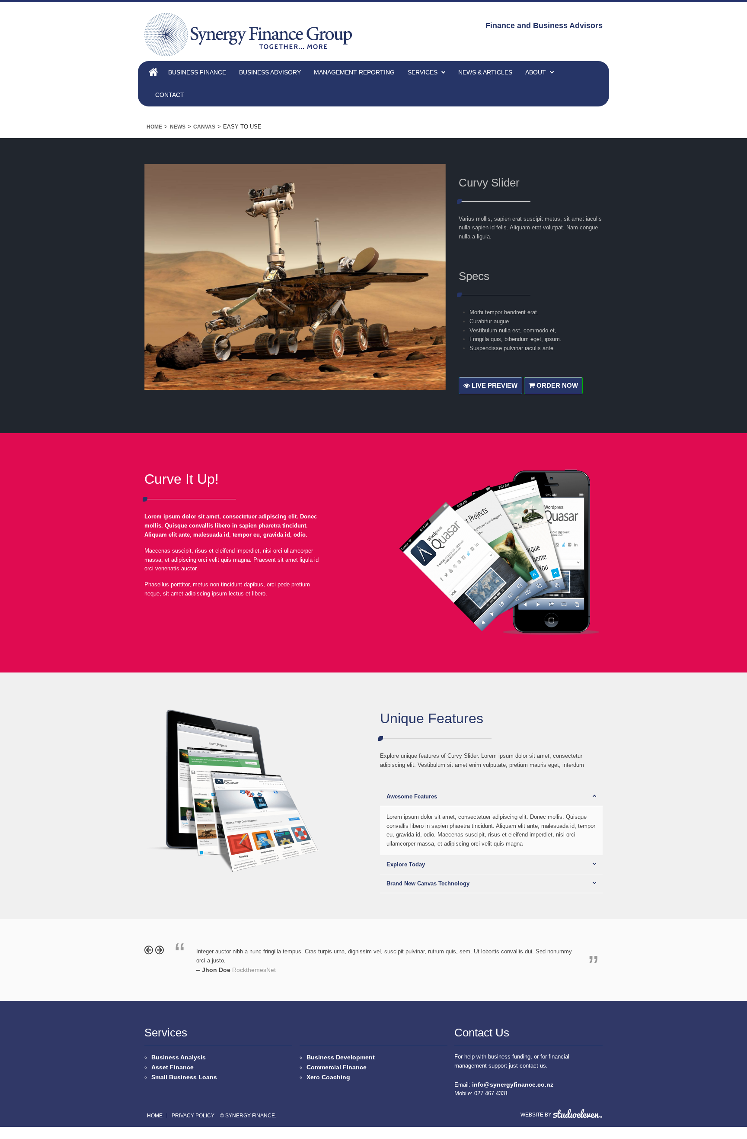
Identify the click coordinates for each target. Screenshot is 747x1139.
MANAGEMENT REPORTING (354, 72)
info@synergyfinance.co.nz (512, 1084)
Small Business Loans (184, 1077)
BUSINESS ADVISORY (270, 72)
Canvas (204, 127)
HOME (155, 70)
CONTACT (169, 94)
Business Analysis (178, 1057)
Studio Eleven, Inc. (577, 1113)
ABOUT (535, 72)
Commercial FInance (336, 1067)
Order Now (556, 385)
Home (154, 127)
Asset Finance (172, 1067)
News (177, 127)
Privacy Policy (193, 1116)
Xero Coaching (328, 1077)
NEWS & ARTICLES (485, 72)
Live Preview (493, 385)
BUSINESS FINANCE (197, 72)
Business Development (340, 1057)
